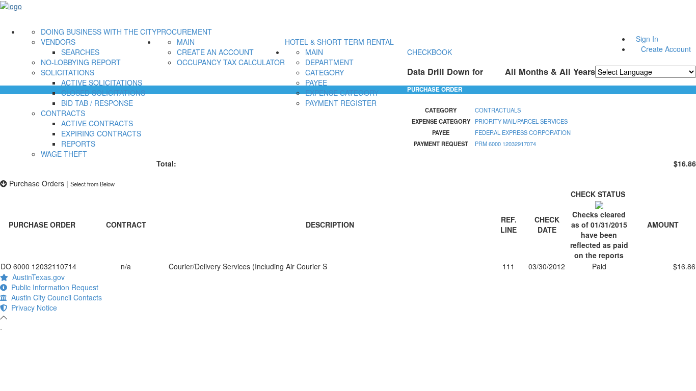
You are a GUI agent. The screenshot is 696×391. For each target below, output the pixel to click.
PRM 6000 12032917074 (505, 143)
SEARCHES (80, 52)
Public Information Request (52, 287)
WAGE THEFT (64, 154)
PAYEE (316, 82)
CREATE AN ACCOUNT (215, 52)
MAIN (186, 42)
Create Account (666, 49)
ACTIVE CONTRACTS (97, 123)
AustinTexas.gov (36, 277)
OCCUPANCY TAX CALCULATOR (231, 62)
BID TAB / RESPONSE (97, 103)
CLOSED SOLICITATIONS (103, 93)
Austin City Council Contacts (54, 297)
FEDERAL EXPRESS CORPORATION (523, 132)
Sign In (647, 39)
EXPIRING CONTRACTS (101, 133)
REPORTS (78, 143)
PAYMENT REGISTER (341, 103)
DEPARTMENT (329, 62)
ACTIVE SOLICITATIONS (101, 82)
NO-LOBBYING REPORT (81, 62)
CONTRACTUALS (498, 110)
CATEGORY (324, 72)
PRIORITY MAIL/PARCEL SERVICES (521, 121)
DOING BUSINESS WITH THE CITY (98, 31)
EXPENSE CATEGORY (342, 93)
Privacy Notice (32, 307)
